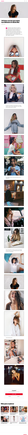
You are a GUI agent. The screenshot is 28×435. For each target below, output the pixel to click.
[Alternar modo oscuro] (26, 1)
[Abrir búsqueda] (24, 1)
